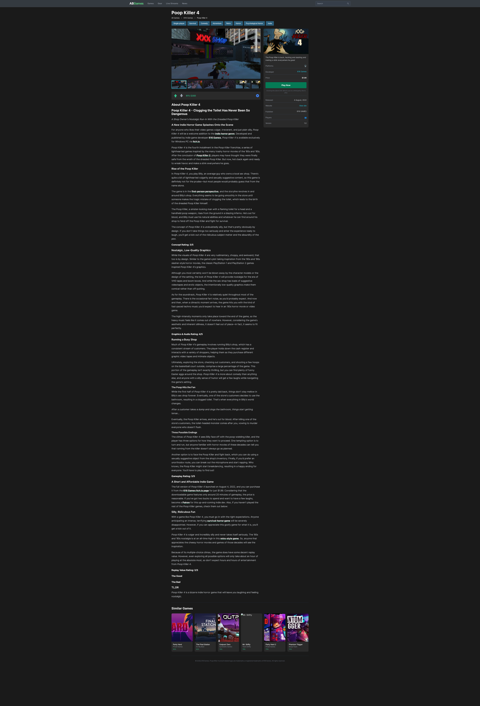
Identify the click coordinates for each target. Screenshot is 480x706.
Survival (192, 23)
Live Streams (172, 3)
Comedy (204, 23)
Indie (270, 23)
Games (151, 3)
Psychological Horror (254, 23)
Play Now (286, 85)
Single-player (179, 23)
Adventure (217, 23)
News (184, 3)
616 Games (188, 18)
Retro (228, 23)
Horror (238, 23)
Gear (160, 3)
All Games (176, 18)
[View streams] (257, 95)
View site (302, 106)
